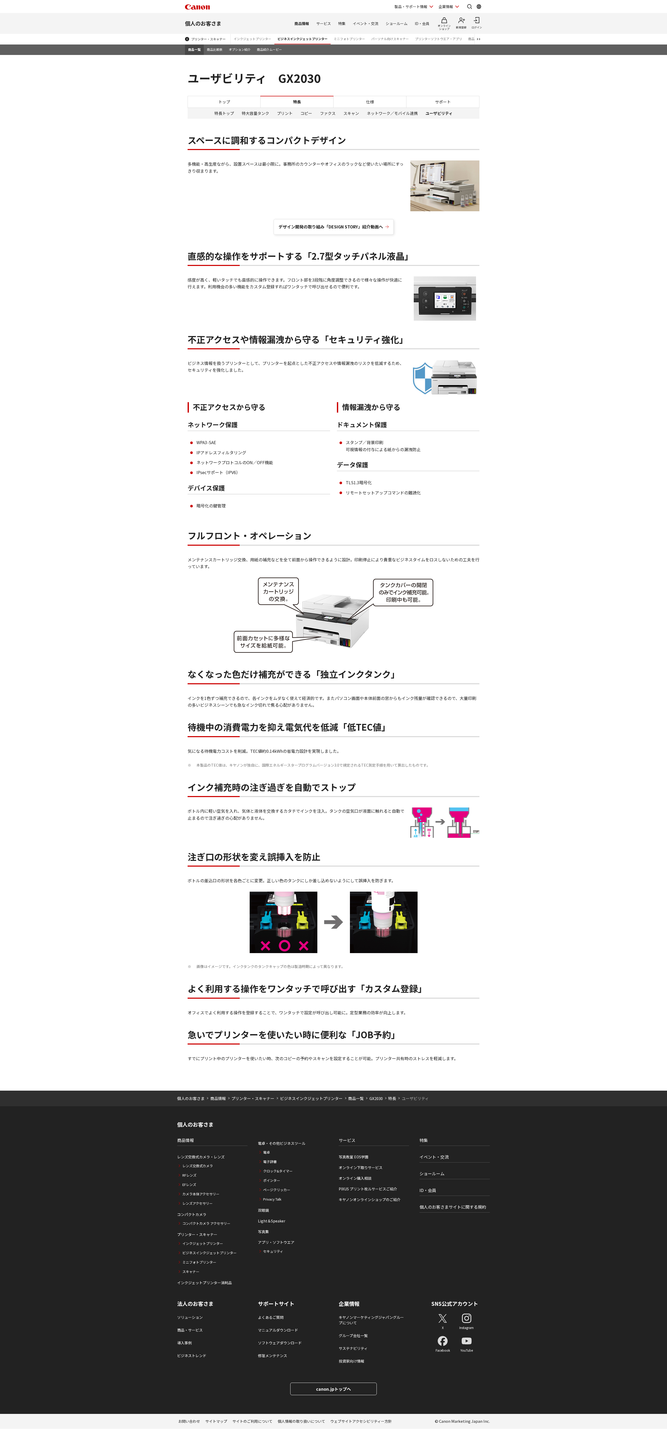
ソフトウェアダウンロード (280, 1342)
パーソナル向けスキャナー (390, 38)
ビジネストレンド (191, 1355)
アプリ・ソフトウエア (276, 1242)
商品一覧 (194, 49)
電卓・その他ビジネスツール (281, 1143)
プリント (285, 113)
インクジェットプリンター (252, 38)
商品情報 (301, 23)
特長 (392, 1098)
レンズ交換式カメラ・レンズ (201, 1156)
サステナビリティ (353, 1348)
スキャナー (190, 1271)
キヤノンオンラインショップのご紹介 (369, 1199)
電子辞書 (270, 1161)
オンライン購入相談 (355, 1178)
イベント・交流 (365, 23)
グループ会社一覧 (353, 1335)
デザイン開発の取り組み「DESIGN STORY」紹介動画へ (331, 226)
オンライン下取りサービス (360, 1167)
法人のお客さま (195, 1303)
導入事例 (184, 1342)
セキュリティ (273, 1251)
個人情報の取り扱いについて (301, 1421)
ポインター (271, 1180)
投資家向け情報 (351, 1361)
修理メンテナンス (272, 1355)
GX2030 (376, 1098)
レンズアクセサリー (197, 1203)
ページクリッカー (276, 1189)
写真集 (263, 1231)
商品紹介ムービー (269, 49)
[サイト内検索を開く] (469, 6)
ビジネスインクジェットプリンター (302, 38)
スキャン (351, 113)
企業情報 (446, 6)
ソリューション (190, 1317)
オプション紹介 (240, 49)
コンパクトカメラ (191, 1214)
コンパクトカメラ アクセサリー (206, 1223)
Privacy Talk (272, 1199)
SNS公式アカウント (454, 1303)
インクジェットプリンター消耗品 (204, 1282)
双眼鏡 (263, 1210)
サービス (323, 23)
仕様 (370, 101)
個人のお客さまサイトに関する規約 (452, 1207)
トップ (224, 101)
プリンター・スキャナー (208, 39)
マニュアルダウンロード (278, 1330)
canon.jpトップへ (333, 1389)
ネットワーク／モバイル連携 (392, 113)
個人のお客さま (203, 23)
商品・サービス (190, 1330)
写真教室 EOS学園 (353, 1156)
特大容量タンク (255, 113)
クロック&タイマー (278, 1171)
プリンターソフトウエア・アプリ (438, 38)
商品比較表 (215, 49)
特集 (341, 23)
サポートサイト (276, 1303)
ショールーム (396, 23)
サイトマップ (216, 1421)
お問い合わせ (189, 1421)
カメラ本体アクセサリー (200, 1193)
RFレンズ (189, 1175)
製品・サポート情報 (410, 6)
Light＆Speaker (271, 1220)
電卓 (266, 1152)
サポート (443, 101)
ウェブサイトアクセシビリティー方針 (361, 1421)
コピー (306, 113)
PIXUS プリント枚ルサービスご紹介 (368, 1188)
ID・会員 (422, 23)
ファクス (328, 113)
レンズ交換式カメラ (197, 1165)
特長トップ (224, 113)
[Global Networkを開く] (479, 6)
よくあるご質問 (270, 1317)
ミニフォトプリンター (349, 38)
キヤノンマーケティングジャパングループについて (371, 1320)
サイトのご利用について (252, 1421)
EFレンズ (189, 1184)
